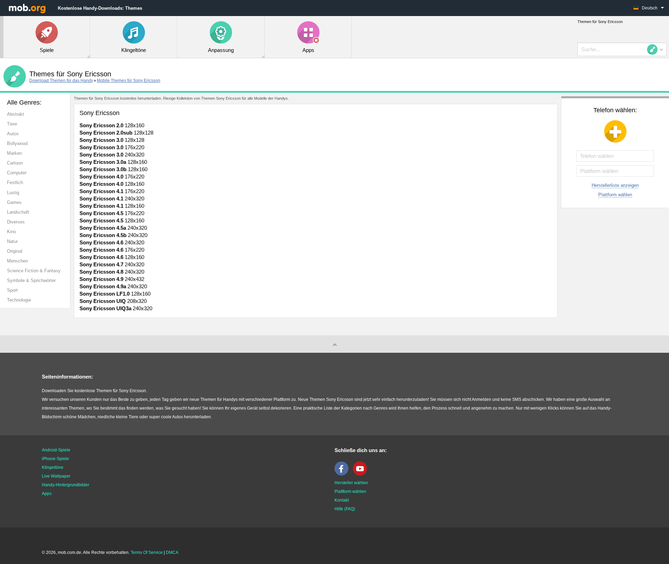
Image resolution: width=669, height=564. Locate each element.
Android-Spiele (56, 450)
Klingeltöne (52, 467)
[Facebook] (343, 474)
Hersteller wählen (351, 482)
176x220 (111, 147)
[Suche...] (654, 49)
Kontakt (341, 500)
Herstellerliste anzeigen (615, 185)
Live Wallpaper (56, 476)
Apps (47, 493)
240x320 (111, 155)
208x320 (113, 301)
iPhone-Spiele (55, 458)
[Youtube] (361, 474)
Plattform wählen (615, 194)
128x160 (111, 125)
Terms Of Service (147, 552)
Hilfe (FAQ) (344, 508)
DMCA (172, 552)
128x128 (116, 133)
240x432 (111, 279)
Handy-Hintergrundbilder (65, 484)
